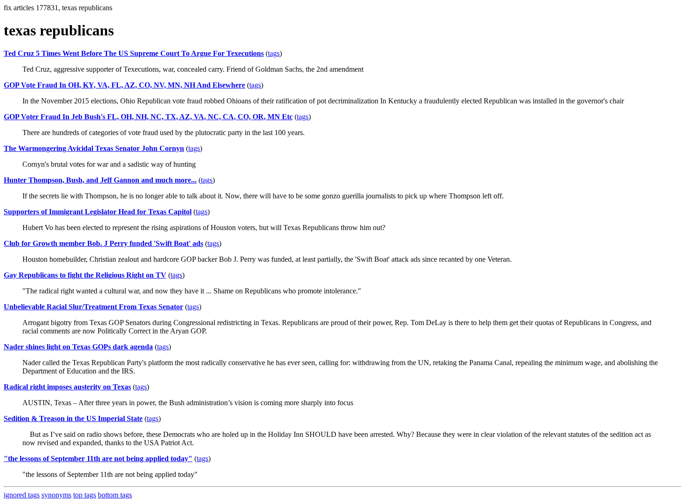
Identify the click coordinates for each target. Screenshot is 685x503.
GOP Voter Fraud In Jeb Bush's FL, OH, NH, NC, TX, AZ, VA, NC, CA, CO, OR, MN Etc (148, 117)
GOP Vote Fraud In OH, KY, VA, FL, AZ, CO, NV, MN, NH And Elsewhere (124, 85)
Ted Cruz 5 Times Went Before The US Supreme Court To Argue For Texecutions (134, 53)
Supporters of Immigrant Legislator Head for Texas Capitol (98, 212)
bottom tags (115, 495)
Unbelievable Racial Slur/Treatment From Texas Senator (93, 307)
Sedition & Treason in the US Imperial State (73, 418)
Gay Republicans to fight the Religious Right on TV (85, 275)
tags (274, 53)
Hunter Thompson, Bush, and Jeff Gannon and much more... (100, 180)
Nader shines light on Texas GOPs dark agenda (78, 347)
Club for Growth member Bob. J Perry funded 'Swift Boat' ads (103, 243)
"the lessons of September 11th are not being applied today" (98, 458)
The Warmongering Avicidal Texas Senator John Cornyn (94, 148)
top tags (84, 495)
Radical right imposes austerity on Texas (67, 387)
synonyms (56, 495)
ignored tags (22, 495)
